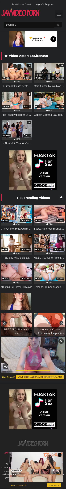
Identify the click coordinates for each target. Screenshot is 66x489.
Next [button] (61, 323)
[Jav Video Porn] (30, 13)
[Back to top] (56, 479)
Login (38, 4)
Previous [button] (4, 323)
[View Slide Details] (16, 324)
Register (49, 4)
